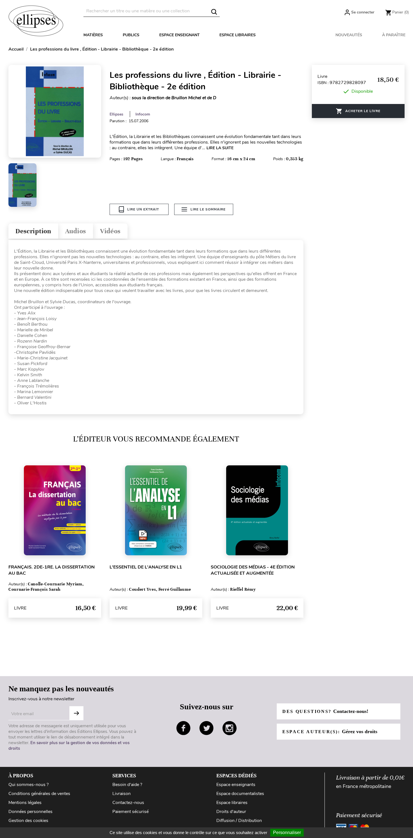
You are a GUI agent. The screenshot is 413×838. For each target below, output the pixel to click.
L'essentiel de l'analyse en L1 (146, 567)
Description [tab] (33, 231)
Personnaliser (287, 832)
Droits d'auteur (231, 811)
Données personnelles (30, 811)
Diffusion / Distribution (239, 820)
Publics (131, 35)
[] (214, 11)
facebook (183, 728)
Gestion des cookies (28, 820)
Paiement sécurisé (130, 811)
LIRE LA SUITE (219, 148)
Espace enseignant (179, 35)
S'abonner (76, 713)
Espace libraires (237, 35)
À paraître (393, 35)
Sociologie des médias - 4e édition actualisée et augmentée (253, 570)
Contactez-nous (128, 803)
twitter (206, 728)
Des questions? (325, 711)
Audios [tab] (75, 231)
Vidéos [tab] (110, 231)
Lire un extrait (143, 209)
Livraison (121, 794)
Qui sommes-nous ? (28, 785)
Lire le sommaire (208, 209)
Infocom (142, 114)
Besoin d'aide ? (127, 785)
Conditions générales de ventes (39, 794)
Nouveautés (348, 35)
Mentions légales (25, 803)
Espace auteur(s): (329, 731)
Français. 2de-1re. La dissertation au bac (51, 570)
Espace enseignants (235, 785)
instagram (230, 728)
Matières (93, 35)
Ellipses (116, 114)
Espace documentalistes (240, 794)
